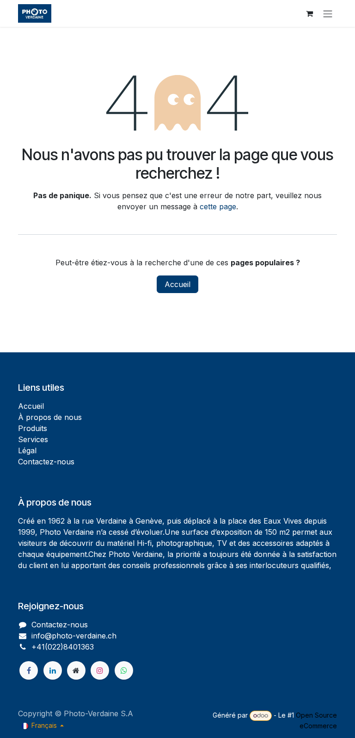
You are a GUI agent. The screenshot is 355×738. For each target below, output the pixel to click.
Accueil (177, 284)
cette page (218, 206)
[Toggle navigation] (327, 13)
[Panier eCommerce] (309, 13)
